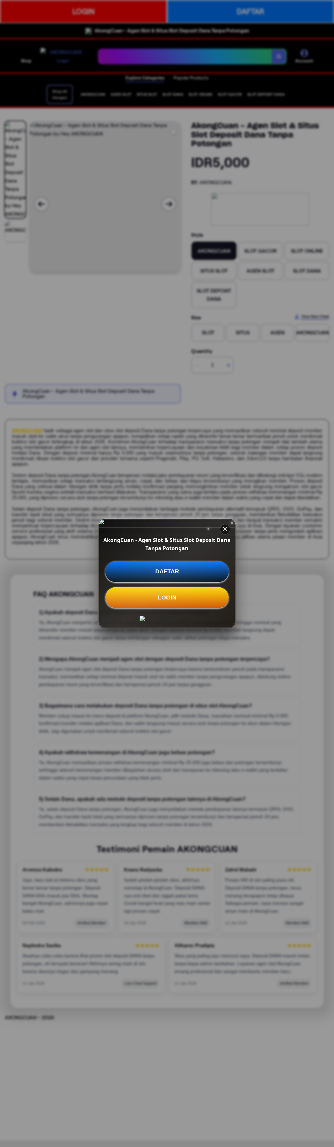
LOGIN (167, 597)
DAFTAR (167, 571)
